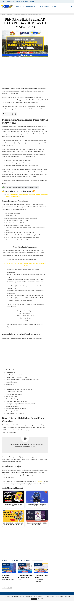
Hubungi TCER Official (22, 1)
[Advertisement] (25, 73)
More (54, 6)
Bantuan (20, 6)
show (14, 114)
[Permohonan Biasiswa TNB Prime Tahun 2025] (25, 568)
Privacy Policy (10, 1)
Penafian (31, 1)
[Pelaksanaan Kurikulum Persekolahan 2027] (9, 568)
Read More (41, 599)
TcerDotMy (40, 481)
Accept (34, 599)
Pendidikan (45, 6)
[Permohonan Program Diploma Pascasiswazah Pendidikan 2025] (41, 568)
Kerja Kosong (32, 6)
